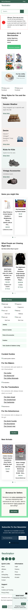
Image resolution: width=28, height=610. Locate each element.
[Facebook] (2, 558)
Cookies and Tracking (7, 590)
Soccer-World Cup (20, 478)
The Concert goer (9, 426)
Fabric (7, 471)
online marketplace (17, 497)
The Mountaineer (9, 423)
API (2, 572)
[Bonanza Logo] (5, 6)
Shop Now (6, 113)
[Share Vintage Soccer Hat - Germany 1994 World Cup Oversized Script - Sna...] (20, 462)
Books (20, 216)
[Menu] (25, 6)
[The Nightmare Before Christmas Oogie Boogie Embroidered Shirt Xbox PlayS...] (20, 271)
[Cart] (18, 6)
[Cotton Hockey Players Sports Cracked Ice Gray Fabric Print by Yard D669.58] (8, 462)
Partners (17, 569)
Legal (16, 566)
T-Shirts (20, 284)
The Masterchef (9, 375)
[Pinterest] (10, 558)
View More (14, 432)
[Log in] (22, 6)
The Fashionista (9, 402)
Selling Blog (4, 574)
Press (16, 572)
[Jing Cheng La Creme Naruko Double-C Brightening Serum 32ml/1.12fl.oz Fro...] (8, 217)
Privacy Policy (5, 592)
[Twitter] (6, 558)
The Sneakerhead (10, 399)
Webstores (17, 574)
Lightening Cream (7, 229)
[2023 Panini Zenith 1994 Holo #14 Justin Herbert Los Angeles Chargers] (8, 271)
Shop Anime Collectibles (14, 47)
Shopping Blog (5, 577)
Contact (3, 580)
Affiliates (3, 569)
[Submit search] (22, 11)
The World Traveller (10, 421)
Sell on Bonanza (5, 1)
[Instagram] (13, 558)
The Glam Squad (9, 397)
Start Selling (14, 511)
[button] (12, 237)
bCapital (17, 577)
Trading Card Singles (7, 285)
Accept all (4, 606)
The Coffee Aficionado (11, 378)
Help (24, 1)
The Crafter (7, 373)
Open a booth (18, 503)
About (3, 566)
